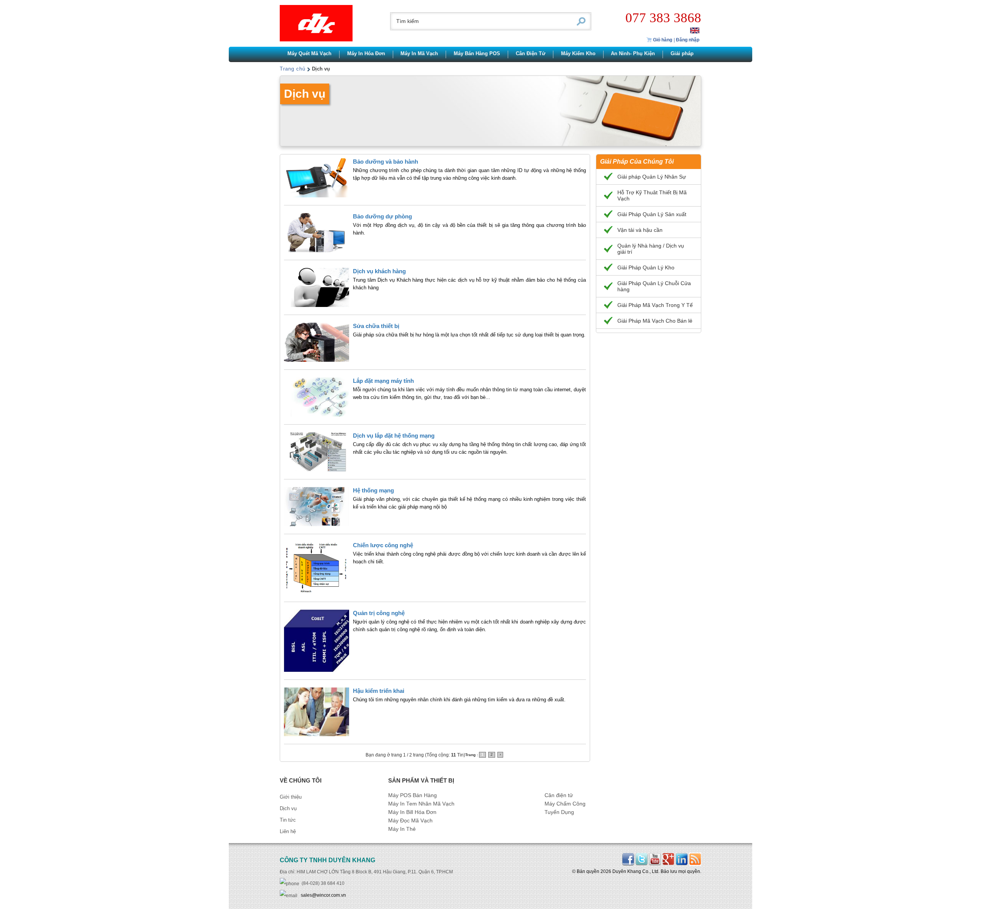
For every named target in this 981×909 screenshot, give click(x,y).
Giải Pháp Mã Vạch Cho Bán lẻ (654, 321)
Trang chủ (292, 69)
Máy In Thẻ (402, 829)
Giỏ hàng (662, 40)
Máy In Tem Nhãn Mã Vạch (421, 804)
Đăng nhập (687, 40)
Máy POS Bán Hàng (412, 795)
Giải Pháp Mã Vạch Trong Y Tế (655, 305)
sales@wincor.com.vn (323, 895)
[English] (694, 30)
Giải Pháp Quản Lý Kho (645, 267)
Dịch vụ (288, 808)
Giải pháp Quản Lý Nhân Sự (651, 177)
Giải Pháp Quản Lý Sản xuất (651, 214)
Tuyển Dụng (559, 812)
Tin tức (288, 820)
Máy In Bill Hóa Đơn (412, 812)
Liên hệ (288, 831)
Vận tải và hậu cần (640, 230)
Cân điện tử (559, 795)
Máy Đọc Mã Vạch (410, 821)
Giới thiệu (291, 797)
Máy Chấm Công (565, 804)
